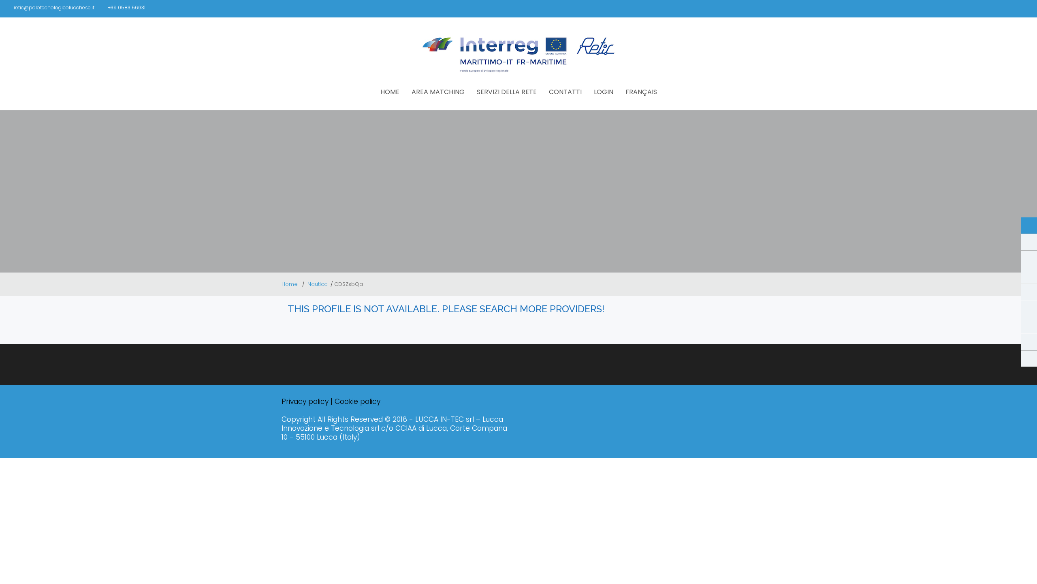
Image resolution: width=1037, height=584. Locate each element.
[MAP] (1029, 292)
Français (641, 92)
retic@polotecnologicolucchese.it (54, 7)
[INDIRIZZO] (1029, 275)
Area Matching (438, 92)
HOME (389, 92)
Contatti (565, 92)
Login (603, 92)
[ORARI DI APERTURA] (1029, 259)
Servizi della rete (507, 92)
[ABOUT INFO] (1029, 225)
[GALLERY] (1029, 242)
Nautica (317, 284)
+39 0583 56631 (126, 7)
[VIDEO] (1029, 309)
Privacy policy (305, 401)
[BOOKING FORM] (1029, 342)
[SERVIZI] (1029, 325)
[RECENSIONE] (1029, 358)
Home (290, 284)
